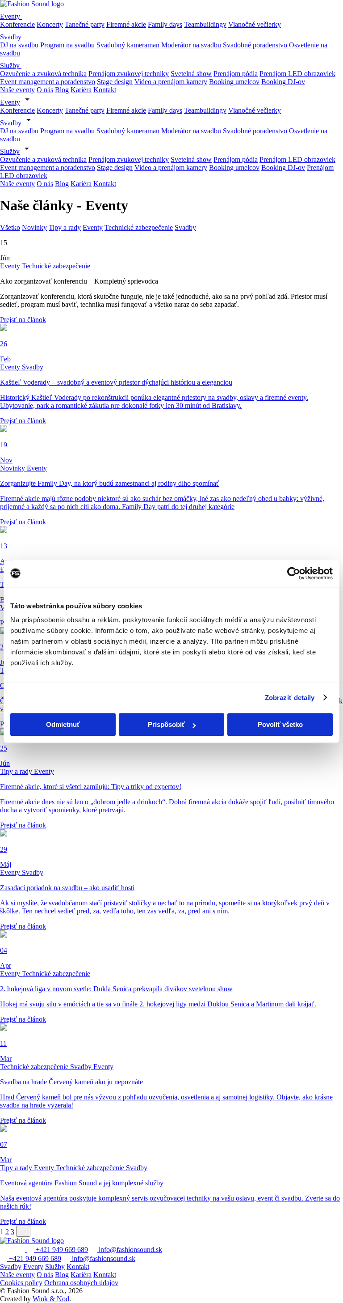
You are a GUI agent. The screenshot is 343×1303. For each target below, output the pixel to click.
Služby (10, 65)
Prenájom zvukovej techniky (128, 73)
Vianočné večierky (254, 24)
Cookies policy (21, 1282)
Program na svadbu (67, 45)
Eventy (11, 16)
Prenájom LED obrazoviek (297, 73)
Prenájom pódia (235, 73)
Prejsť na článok (23, 319)
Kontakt (104, 89)
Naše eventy (17, 89)
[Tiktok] (22, 1249)
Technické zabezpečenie (139, 227)
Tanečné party (85, 24)
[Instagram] (12, 1249)
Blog (62, 89)
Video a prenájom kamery (170, 81)
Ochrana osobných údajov (81, 1282)
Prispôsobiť (166, 724)
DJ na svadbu (19, 45)
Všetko (10, 227)
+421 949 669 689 (61, 1249)
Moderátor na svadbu (191, 45)
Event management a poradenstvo (47, 81)
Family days (165, 24)
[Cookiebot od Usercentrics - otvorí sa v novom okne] (294, 573)
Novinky (34, 227)
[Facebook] (3, 1249)
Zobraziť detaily (290, 697)
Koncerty (50, 24)
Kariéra (81, 89)
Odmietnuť (63, 724)
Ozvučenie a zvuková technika (43, 73)
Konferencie (17, 24)
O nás (45, 89)
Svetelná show (191, 73)
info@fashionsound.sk (129, 1249)
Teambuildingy (205, 24)
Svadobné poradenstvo (255, 45)
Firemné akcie (126, 24)
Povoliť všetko (280, 724)
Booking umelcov (234, 81)
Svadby (11, 37)
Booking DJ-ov (283, 81)
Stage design (115, 81)
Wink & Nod (51, 1299)
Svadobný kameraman (127, 45)
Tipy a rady (65, 227)
